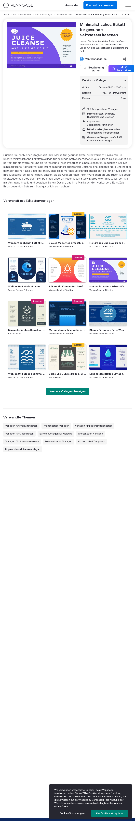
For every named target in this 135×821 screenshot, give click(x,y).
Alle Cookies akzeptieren (109, 813)
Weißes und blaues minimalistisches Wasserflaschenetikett (27, 373)
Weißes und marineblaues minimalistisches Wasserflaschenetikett (27, 286)
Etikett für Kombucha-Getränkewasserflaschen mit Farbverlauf (67, 286)
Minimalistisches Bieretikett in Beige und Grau (27, 330)
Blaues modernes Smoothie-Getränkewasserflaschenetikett (67, 242)
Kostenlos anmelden (100, 5)
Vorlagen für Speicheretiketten (22, 441)
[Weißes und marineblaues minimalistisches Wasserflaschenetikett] (27, 270)
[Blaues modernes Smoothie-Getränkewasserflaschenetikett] (67, 226)
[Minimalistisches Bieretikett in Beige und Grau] (27, 313)
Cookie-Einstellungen (72, 813)
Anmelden (72, 5)
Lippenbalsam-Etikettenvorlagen (22, 449)
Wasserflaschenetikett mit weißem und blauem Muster (27, 242)
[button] (93, 68)
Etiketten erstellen (22, 14)
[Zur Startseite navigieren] (18, 5)
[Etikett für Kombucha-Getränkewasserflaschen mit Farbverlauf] (67, 270)
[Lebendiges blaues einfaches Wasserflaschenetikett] (108, 357)
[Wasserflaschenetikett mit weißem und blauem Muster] (27, 226)
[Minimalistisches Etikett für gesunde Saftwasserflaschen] (108, 270)
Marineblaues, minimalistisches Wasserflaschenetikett (67, 330)
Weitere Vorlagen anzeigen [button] (68, 391)
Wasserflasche (64, 14)
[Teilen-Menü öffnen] (124, 59)
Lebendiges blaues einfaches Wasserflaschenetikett (108, 373)
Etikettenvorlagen (44, 14)
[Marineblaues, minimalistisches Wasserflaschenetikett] (67, 313)
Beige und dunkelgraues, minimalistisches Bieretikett (67, 373)
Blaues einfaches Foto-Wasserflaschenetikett (108, 330)
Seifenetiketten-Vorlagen (58, 441)
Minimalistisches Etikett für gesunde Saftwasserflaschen (108, 286)
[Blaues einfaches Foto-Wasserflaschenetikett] (108, 313)
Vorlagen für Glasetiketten (19, 433)
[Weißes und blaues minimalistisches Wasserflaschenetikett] (27, 357)
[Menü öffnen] (128, 5)
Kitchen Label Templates (91, 441)
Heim (6, 14)
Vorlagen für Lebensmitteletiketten (93, 425)
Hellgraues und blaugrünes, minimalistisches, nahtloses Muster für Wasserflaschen (108, 242)
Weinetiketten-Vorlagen (56, 425)
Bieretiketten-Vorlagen (90, 433)
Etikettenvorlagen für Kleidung (56, 433)
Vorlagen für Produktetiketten (21, 425)
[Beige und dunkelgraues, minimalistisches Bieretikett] (67, 357)
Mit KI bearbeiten (124, 69)
